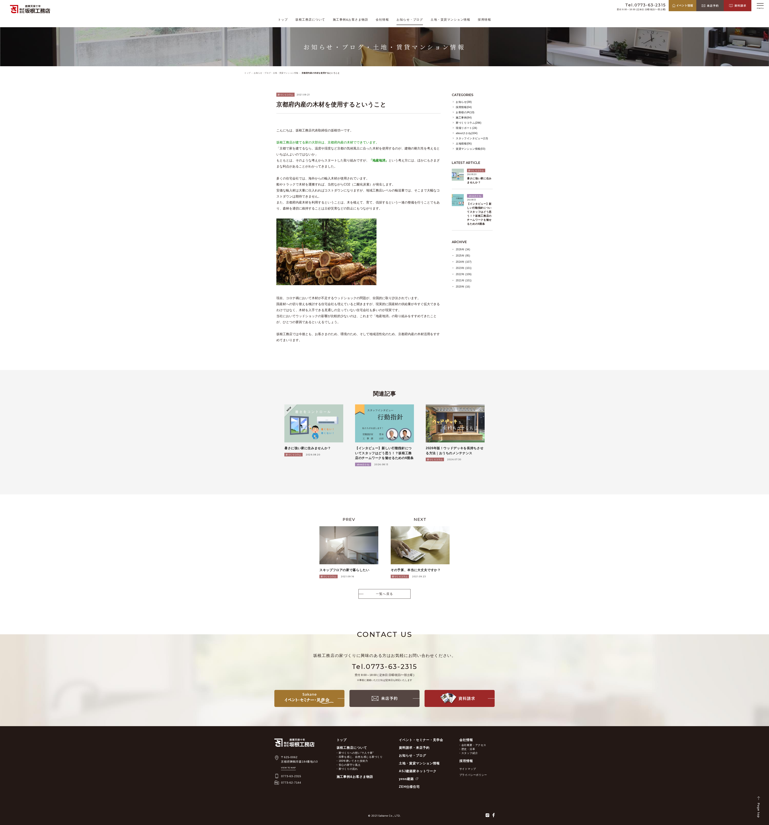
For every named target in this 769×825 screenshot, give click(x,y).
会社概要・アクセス (473, 745)
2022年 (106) (463, 274)
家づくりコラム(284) (468, 122)
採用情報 (484, 19)
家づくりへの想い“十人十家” (356, 752)
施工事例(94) (464, 117)
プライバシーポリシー (473, 774)
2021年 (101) (463, 280)
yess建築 (406, 779)
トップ (283, 19)
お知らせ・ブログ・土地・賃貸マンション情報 (276, 73)
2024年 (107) (463, 261)
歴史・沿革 (468, 749)
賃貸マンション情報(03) (470, 148)
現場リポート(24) (466, 127)
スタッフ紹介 (469, 753)
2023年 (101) (463, 268)
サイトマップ (467, 768)
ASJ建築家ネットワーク (418, 771)
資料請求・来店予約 (414, 747)
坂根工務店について (310, 19)
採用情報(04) (464, 107)
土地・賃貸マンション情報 (450, 19)
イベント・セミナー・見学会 (421, 740)
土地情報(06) (464, 143)
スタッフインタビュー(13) (472, 138)
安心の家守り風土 (350, 764)
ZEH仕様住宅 (409, 786)
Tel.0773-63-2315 (645, 5)
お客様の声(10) (465, 112)
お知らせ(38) (464, 101)
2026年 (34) (463, 249)
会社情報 (382, 19)
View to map (288, 767)
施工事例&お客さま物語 (350, 19)
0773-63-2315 (291, 776)
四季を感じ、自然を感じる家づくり (361, 756)
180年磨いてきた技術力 (353, 760)
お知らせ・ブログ (410, 19)
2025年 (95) (463, 255)
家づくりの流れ (348, 768)
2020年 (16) (463, 286)
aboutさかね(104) (466, 133)
